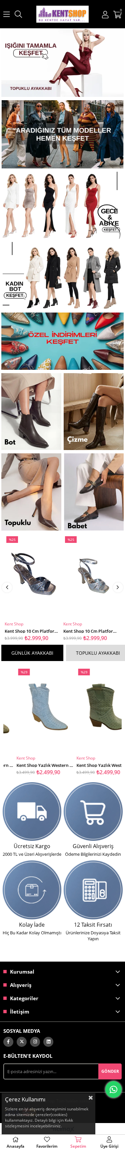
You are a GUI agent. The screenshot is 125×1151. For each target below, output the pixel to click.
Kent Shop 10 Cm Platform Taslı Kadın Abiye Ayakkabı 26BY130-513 (33, 630)
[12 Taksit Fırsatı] (93, 889)
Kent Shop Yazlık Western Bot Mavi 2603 (32, 764)
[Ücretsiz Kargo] (32, 811)
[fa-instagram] (35, 1042)
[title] (62, 62)
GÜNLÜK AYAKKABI (32, 653)
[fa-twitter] (22, 1042)
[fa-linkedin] (48, 1042)
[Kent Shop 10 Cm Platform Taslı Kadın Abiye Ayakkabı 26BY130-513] (33, 576)
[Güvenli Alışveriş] (93, 811)
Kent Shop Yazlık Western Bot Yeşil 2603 (92, 764)
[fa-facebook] (8, 1042)
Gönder (110, 1071)
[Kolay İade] (32, 889)
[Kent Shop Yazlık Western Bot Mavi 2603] (32, 710)
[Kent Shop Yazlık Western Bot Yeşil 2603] (92, 710)
